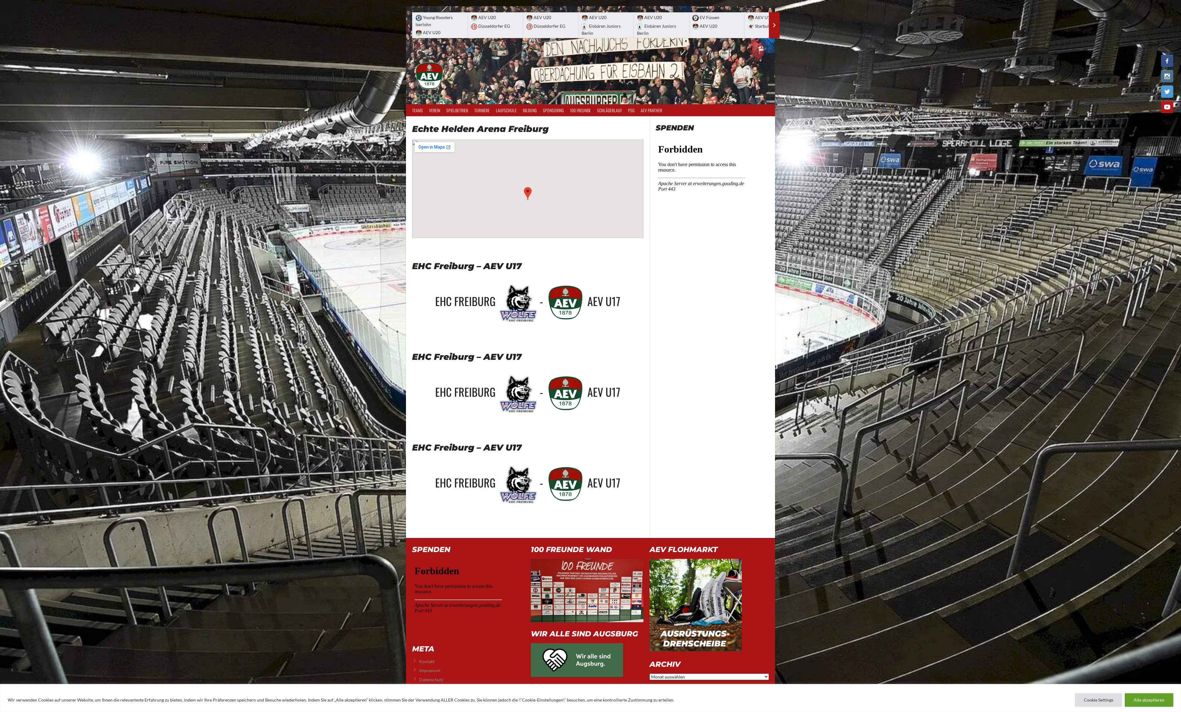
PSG (631, 110)
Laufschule (506, 110)
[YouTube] (1167, 107)
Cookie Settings (1098, 699)
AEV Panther (651, 110)
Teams (417, 110)
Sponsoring (553, 110)
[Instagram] (1167, 76)
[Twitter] (1167, 92)
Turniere (482, 110)
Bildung (530, 110)
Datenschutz (431, 679)
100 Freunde (580, 110)
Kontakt (427, 661)
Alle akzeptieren (1149, 699)
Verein (434, 110)
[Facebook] (1167, 61)
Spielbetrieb (457, 110)
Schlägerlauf (609, 110)
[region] (590, 698)
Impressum (429, 670)
